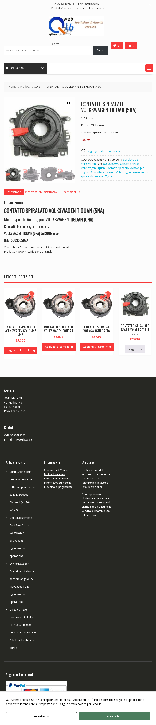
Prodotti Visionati (61, 8)
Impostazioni (41, 716)
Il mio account (97, 8)
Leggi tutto (135, 349)
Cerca (56, 44)
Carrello (80, 8)
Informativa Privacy (56, 478)
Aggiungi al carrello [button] (19, 350)
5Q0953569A (111, 163)
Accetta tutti (114, 716)
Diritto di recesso (54, 474)
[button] (149, 68)
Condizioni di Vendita (56, 470)
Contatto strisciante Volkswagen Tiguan (115, 172)
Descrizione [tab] (13, 192)
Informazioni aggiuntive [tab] (41, 192)
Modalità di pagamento (58, 487)
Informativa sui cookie (57, 482)
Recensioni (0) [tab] (71, 192)
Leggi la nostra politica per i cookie (80, 704)
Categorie (17, 68)
